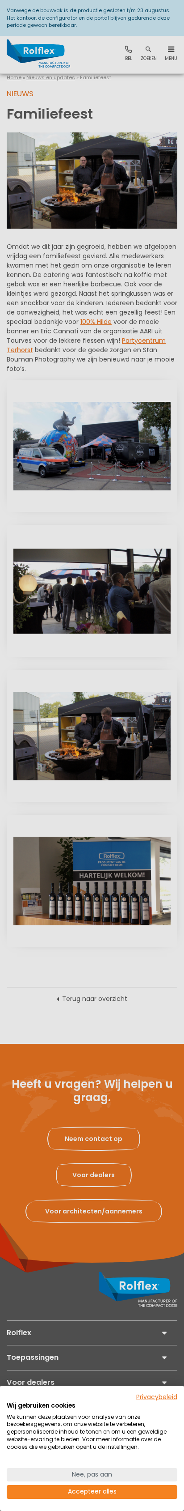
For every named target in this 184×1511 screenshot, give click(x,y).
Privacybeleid (156, 1397)
